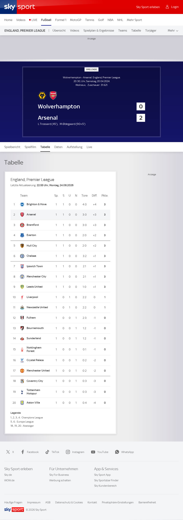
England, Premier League (24, 30)
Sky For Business (59, 474)
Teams (122, 30)
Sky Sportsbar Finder (106, 480)
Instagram (78, 452)
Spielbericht (12, 147)
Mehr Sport (134, 20)
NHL (120, 20)
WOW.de (9, 480)
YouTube (102, 452)
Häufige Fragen (13, 502)
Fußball (46, 20)
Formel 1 (60, 20)
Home (8, 20)
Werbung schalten (60, 480)
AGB (47, 502)
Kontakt (92, 502)
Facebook (33, 452)
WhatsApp (127, 452)
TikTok (55, 452)
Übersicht (59, 30)
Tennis (89, 20)
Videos (20, 20)
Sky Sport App (102, 474)
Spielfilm (30, 147)
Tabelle (136, 30)
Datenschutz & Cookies (69, 502)
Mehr (171, 30)
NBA (110, 20)
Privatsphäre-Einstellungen (118, 502)
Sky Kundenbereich (105, 485)
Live (89, 147)
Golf (101, 20)
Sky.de (8, 474)
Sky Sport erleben (148, 7)
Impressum (34, 502)
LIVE (34, 20)
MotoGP (75, 20)
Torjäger (150, 30)
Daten (58, 147)
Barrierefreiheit (147, 502)
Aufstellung (74, 147)
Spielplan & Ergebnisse (98, 30)
